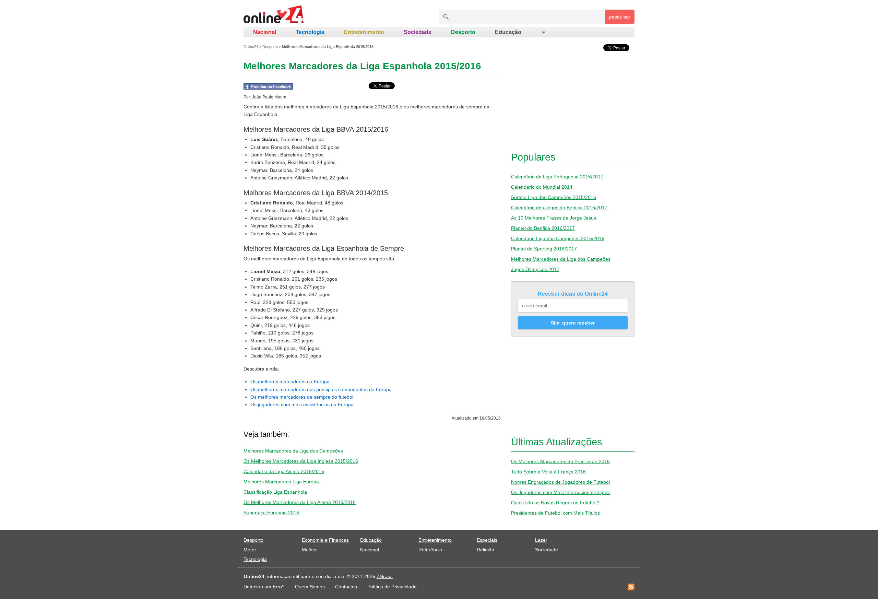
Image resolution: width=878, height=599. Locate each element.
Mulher (309, 549)
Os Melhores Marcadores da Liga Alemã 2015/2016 (300, 502)
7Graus (385, 576)
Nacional (264, 32)
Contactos (346, 586)
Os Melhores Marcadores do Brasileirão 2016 (560, 461)
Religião (485, 549)
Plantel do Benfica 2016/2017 (543, 228)
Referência (430, 549)
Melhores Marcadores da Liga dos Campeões (293, 451)
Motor (250, 549)
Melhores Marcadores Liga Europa (281, 481)
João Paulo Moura (269, 97)
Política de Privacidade (392, 586)
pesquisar (619, 17)
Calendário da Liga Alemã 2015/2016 (284, 471)
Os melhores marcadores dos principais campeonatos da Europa (321, 389)
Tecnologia (310, 32)
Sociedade (417, 32)
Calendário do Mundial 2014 (541, 187)
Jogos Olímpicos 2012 (535, 269)
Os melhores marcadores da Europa (290, 381)
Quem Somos (310, 586)
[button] (543, 32)
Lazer (541, 540)
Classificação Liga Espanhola (275, 492)
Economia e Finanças (325, 540)
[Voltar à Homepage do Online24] (274, 15)
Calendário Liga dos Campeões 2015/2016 (557, 238)
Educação (508, 32)
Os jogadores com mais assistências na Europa (302, 404)
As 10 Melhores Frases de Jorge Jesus (553, 218)
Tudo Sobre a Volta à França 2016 (548, 471)
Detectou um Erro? (264, 586)
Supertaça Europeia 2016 (271, 512)
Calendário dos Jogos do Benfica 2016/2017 (559, 207)
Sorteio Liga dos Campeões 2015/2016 (553, 197)
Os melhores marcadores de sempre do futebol (301, 397)
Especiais (487, 540)
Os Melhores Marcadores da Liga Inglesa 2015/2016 (301, 461)
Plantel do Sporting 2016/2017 (544, 248)
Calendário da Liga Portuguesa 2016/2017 (557, 176)
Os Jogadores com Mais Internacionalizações (560, 492)
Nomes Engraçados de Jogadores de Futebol (560, 482)
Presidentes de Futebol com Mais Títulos (555, 513)
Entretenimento (364, 32)
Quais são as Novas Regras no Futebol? (555, 502)
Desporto (463, 32)
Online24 (251, 47)
